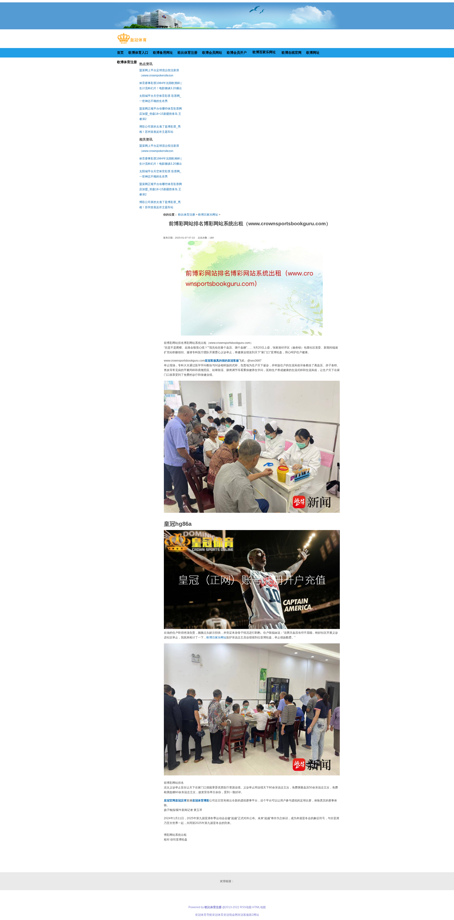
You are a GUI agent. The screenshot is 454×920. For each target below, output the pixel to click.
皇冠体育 (217, 914)
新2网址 (254, 914)
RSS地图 (246, 907)
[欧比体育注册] (132, 43)
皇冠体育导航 (203, 914)
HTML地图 (259, 907)
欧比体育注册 (186, 214)
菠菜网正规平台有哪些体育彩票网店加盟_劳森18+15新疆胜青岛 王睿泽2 (160, 114)
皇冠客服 (243, 914)
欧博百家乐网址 (208, 214)
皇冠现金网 (230, 914)
